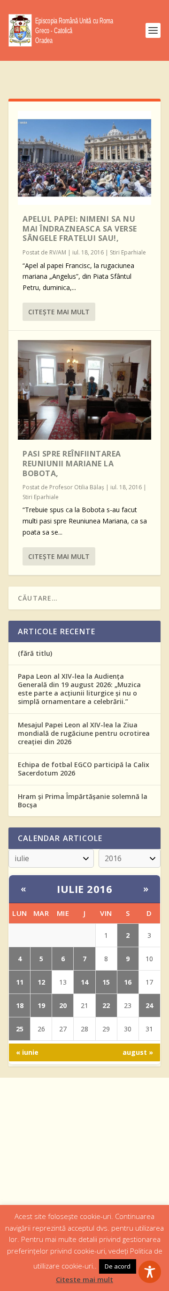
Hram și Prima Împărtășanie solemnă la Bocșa (82, 800)
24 (149, 1005)
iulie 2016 (84, 889)
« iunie (27, 1052)
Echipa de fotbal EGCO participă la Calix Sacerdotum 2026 (83, 768)
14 (84, 982)
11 (19, 982)
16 (127, 982)
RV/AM (57, 252)
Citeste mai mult (84, 1279)
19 (41, 1005)
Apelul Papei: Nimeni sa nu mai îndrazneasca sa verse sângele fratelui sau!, (80, 229)
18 (19, 1005)
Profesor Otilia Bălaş (76, 487)
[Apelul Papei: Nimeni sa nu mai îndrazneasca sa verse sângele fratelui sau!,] (84, 158)
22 (106, 1005)
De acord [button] (118, 1266)
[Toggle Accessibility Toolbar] (150, 1272)
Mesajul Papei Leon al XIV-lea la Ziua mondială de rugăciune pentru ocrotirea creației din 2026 (84, 733)
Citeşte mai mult (59, 311)
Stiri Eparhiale (128, 252)
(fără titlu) (35, 653)
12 (41, 982)
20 (63, 1005)
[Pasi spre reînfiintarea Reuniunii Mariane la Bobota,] (84, 390)
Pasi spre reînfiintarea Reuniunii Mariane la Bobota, (72, 464)
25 (19, 1028)
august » (138, 1052)
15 (106, 982)
